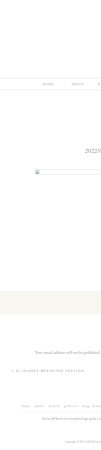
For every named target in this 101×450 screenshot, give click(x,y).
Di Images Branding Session (50, 371)
